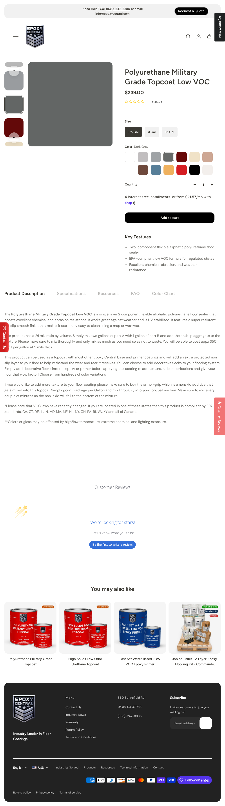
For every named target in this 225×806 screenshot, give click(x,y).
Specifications (71, 293)
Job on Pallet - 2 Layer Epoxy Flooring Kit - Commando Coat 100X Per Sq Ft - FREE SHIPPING (194, 662)
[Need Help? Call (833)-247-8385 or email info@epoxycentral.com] (112, 11)
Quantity (131, 184)
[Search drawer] (188, 36)
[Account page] (198, 36)
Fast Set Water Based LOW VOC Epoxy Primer (140, 661)
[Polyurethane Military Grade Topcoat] (30, 628)
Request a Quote (191, 11)
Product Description (24, 293)
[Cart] (209, 36)
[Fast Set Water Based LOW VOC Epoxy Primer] (140, 628)
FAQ (135, 293)
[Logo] (35, 36)
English (18, 768)
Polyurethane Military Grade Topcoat (30, 661)
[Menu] (15, 36)
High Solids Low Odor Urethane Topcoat (85, 661)
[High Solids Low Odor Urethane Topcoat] (85, 628)
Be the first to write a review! (112, 544)
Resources (108, 293)
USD (41, 768)
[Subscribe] (206, 723)
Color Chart (163, 293)
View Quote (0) (220, 27)
